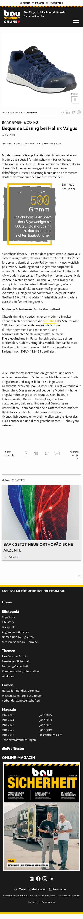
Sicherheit (49, 321)
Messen (39, 3)
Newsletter (56, 3)
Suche (26, 3)
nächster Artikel (74, 453)
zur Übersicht (9, 453)
